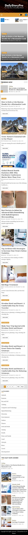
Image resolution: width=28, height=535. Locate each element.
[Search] (23, 14)
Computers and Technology (8, 407)
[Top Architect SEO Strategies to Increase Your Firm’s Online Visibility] (14, 237)
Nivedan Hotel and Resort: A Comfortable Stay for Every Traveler (13, 305)
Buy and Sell (4, 401)
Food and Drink (5, 426)
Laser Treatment (7, 219)
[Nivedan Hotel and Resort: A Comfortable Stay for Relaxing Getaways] (14, 365)
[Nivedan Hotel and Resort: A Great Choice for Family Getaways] (14, 343)
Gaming (3, 430)
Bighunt (5, 255)
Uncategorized (5, 300)
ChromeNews (20, 531)
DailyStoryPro (14, 5)
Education (5, 166)
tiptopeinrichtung (7, 78)
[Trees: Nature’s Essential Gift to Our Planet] (4, 88)
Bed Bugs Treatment (9, 285)
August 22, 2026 (14, 40)
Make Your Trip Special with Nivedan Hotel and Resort (13, 327)
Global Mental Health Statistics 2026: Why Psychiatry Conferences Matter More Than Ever (11, 173)
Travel (3, 448)
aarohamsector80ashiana (9, 179)
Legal (3, 439)
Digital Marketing (7, 244)
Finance (3, 423)
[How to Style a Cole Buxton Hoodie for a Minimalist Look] (14, 99)
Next (22, 386)
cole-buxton (6, 40)
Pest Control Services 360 (9, 287)
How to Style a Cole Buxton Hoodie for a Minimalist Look (14, 37)
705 (18, 386)
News (3, 445)
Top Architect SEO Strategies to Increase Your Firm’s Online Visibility (14, 250)
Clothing (4, 33)
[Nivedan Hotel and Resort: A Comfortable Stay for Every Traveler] (14, 300)
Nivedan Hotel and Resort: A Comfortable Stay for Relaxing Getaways (13, 371)
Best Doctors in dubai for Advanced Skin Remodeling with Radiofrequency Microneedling (12, 213)
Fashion (3, 420)
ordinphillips (6, 310)
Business (4, 71)
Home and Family (6, 436)
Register (26, 15)
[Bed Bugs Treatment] (14, 274)
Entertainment (5, 417)
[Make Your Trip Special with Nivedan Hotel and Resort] (14, 323)
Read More (5, 113)
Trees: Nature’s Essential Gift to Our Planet (17, 89)
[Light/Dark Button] (20, 15)
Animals (3, 395)
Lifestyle (3, 442)
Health (10, 166)
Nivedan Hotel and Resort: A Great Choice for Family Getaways (13, 348)
